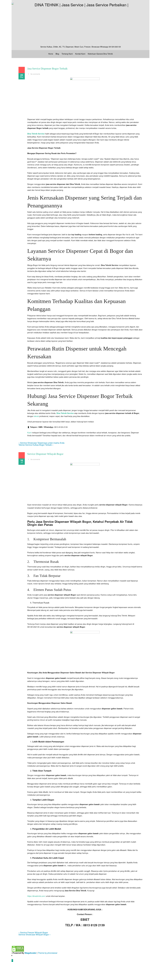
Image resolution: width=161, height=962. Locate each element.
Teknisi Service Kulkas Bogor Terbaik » (35, 444)
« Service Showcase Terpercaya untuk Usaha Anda (41, 442)
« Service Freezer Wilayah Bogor (33, 932)
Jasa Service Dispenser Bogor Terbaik (47, 68)
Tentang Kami (67, 53)
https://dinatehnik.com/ (36, 896)
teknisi (36, 416)
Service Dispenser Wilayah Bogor (45, 453)
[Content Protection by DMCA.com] (18, 948)
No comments (35, 74)
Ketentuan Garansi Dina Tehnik (100, 53)
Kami (29, 432)
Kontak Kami (80, 53)
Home (50, 53)
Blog (57, 53)
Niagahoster (30, 952)
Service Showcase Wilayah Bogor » (34, 934)
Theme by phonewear (47, 952)
